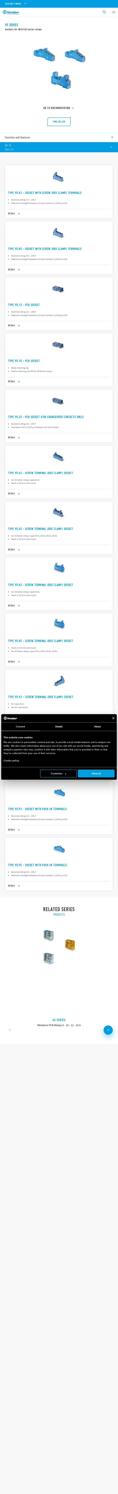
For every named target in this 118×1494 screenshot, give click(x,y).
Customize (56, 773)
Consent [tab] (20, 726)
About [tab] (97, 726)
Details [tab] (59, 726)
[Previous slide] (9, 1030)
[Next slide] (108, 1030)
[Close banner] (113, 718)
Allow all (96, 773)
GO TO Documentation (56, 108)
